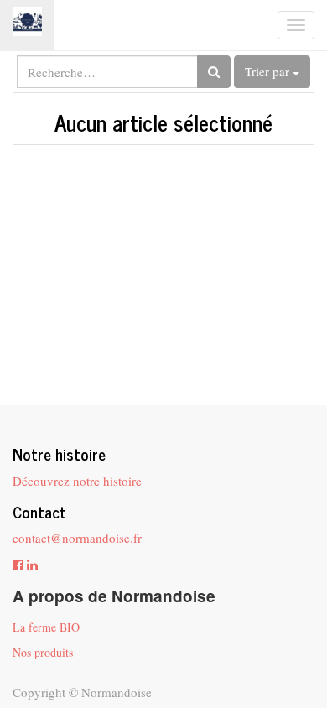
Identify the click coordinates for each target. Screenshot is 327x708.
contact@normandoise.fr (77, 537)
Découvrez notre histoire (77, 480)
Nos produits (43, 652)
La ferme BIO (46, 627)
